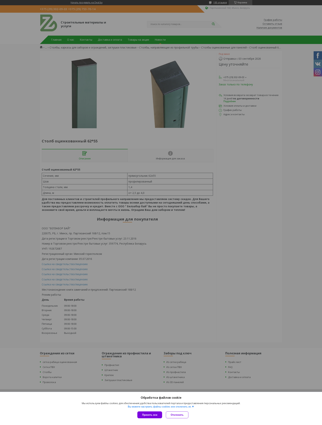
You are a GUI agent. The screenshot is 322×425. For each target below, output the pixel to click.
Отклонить (177, 414)
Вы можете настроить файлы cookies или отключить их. (160, 406)
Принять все (149, 414)
